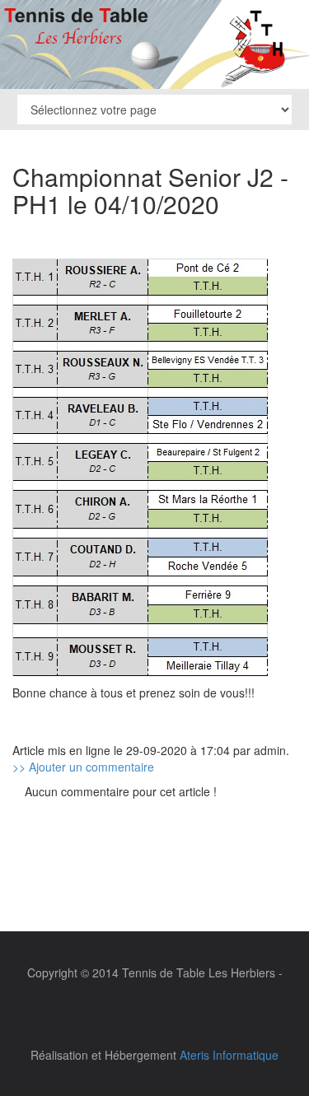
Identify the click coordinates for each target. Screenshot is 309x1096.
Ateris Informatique (229, 1055)
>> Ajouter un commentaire (83, 766)
